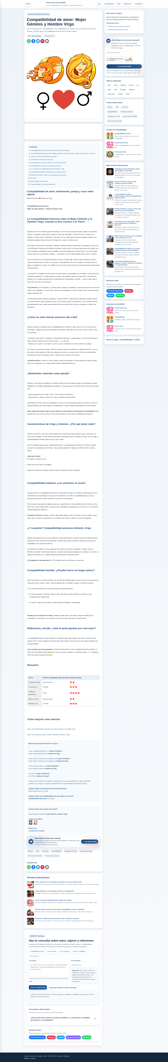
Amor (118, 4)
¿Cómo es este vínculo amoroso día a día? (43, 156)
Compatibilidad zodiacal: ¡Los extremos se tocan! (45, 166)
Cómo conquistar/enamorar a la (45, 751)
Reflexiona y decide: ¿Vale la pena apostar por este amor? (48, 175)
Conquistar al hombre (70, 851)
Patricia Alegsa (36, 36)
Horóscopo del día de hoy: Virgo (118, 29)
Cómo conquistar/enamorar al (44, 753)
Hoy (99, 4)
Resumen (33, 178)
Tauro (115, 85)
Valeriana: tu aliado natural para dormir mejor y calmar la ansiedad (57, 918)
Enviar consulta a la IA (37, 987)
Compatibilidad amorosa (37, 951)
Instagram (51, 1037)
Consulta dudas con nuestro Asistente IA (43, 184)
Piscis (128, 94)
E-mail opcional (75, 960)
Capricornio (111, 94)
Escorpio (123, 89)
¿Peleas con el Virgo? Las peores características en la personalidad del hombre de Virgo (58, 783)
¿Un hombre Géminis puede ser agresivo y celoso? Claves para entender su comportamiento (128, 263)
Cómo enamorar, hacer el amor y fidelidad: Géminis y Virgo (50, 735)
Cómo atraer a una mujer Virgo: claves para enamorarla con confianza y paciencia (127, 223)
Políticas (26, 1058)
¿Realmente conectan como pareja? (41, 159)
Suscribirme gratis (90, 841)
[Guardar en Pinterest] (42, 41)
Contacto (33, 1058)
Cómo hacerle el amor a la (44, 766)
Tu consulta (32, 960)
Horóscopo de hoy (121, 308)
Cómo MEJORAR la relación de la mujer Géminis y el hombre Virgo (53, 729)
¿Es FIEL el (39, 776)
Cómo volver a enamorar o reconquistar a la (49, 758)
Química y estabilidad (79, 951)
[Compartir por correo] (47, 41)
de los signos (42, 798)
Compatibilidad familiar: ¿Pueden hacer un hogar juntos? (48, 172)
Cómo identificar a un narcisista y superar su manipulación (54, 891)
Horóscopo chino (120, 152)
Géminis (30, 851)
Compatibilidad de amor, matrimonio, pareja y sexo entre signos (50, 150)
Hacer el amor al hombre (35, 856)
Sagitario (132, 89)
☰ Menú (28, 4)
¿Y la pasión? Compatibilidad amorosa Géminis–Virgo (47, 169)
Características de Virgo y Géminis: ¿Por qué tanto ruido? (48, 162)
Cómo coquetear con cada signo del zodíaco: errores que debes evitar (58, 882)
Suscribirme (138, 4)
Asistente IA (127, 4)
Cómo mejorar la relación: (48, 814)
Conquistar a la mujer (86, 851)
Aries (109, 85)
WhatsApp (86, 1037)
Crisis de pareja (51, 951)
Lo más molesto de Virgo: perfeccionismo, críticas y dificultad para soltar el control (128, 196)
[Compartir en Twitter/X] (38, 41)
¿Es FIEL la (39, 773)
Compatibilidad (109, 4)
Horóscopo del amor (121, 142)
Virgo (37, 851)
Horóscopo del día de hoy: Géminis (119, 26)
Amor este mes (34, 956)
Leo (138, 85)
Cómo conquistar (64, 951)
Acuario (120, 94)
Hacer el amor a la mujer (52, 856)
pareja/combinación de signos (47, 743)
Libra (115, 89)
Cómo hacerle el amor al (43, 768)
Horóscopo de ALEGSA (56, 3)
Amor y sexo (119, 326)
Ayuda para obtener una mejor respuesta (62, 987)
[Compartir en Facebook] (33, 41)
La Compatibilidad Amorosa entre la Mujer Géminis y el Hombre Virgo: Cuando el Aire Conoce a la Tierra (62, 153)
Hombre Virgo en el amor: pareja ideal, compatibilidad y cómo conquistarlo (60, 909)
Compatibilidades (56, 851)
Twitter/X (61, 1037)
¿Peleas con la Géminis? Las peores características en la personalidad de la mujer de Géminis (60, 781)
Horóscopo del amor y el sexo (38, 791)
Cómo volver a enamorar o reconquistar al (48, 761)
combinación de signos (37, 831)
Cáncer (131, 85)
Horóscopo (45, 851)
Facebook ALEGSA (73, 1037)
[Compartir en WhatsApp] (29, 41)
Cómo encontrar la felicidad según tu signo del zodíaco (53, 900)
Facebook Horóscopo (37, 1037)
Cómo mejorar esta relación (39, 181)
